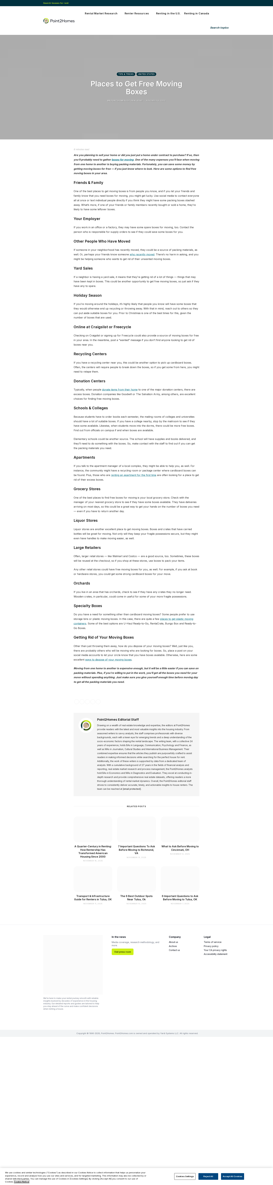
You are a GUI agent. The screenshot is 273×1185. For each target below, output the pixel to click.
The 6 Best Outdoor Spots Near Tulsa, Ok (136, 897)
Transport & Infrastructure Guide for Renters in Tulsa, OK (93, 897)
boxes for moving (122, 159)
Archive (173, 946)
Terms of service (212, 942)
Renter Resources (137, 13)
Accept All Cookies (232, 1176)
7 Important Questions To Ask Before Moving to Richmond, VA (136, 850)
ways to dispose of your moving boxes (108, 659)
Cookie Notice (21, 1181)
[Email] (49, 192)
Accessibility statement (215, 954)
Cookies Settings (185, 1176)
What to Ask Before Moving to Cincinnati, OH (180, 848)
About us (173, 942)
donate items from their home (120, 389)
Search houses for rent (56, 3)
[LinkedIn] (49, 176)
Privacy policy (211, 946)
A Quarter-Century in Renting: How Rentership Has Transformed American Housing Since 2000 (93, 851)
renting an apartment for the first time (133, 475)
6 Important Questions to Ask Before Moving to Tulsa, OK (180, 897)
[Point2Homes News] (59, 21)
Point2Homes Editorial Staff (118, 719)
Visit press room (122, 951)
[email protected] (132, 789)
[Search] (219, 28)
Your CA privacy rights (215, 950)
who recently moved (142, 254)
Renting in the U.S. (168, 13)
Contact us (174, 950)
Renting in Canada (196, 13)
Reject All (208, 1176)
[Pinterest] (49, 184)
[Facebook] (49, 160)
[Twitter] (49, 168)
